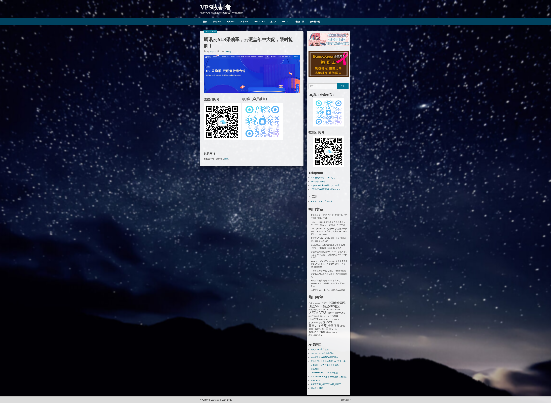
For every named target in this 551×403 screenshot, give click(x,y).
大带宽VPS (318, 312)
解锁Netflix (320, 329)
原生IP (326, 310)
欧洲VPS (335, 319)
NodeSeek (315, 380)
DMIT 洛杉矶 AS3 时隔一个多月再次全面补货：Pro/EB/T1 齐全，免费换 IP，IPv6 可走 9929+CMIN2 (329, 231)
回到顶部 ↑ (346, 400)
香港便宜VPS (331, 332)
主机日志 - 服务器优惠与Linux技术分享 (328, 361)
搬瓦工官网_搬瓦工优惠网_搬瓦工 (326, 384)
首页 (205, 21)
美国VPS (231, 21)
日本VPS (244, 21)
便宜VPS (315, 306)
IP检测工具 (299, 21)
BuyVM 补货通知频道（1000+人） (326, 185)
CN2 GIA (316, 303)
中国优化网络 (337, 302)
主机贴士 (315, 369)
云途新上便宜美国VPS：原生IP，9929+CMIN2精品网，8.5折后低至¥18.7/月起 (329, 283)
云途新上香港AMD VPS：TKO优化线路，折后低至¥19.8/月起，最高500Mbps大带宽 (329, 274)
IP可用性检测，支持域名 (322, 201)
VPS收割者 (215, 7)
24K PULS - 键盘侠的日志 (322, 353)
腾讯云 (311, 329)
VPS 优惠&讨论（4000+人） (323, 177)
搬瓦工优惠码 (314, 316)
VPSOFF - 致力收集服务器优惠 (325, 365)
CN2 (310, 303)
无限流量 (334, 316)
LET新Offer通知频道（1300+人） (326, 189)
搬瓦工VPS (340, 313)
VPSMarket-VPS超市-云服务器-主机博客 (329, 376)
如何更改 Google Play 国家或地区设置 (328, 290)
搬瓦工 (273, 21)
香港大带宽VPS (315, 335)
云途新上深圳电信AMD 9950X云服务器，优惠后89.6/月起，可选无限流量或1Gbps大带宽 (329, 255)
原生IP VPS (335, 309)
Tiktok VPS (259, 21)
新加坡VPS (324, 316)
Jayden (213, 52)
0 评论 (228, 52)
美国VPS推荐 (318, 325)
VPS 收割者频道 (318, 181)
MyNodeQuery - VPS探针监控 (324, 373)
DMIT (285, 21)
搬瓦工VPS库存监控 (320, 349)
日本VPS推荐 (324, 319)
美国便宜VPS (336, 325)
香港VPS (217, 21)
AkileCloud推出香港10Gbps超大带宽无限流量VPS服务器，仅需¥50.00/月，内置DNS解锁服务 (329, 264)
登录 (226, 158)
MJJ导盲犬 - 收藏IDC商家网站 (324, 357)
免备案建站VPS (315, 310)
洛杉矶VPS (313, 323)
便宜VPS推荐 (332, 306)
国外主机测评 (317, 388)
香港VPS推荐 (317, 332)
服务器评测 (315, 21)
